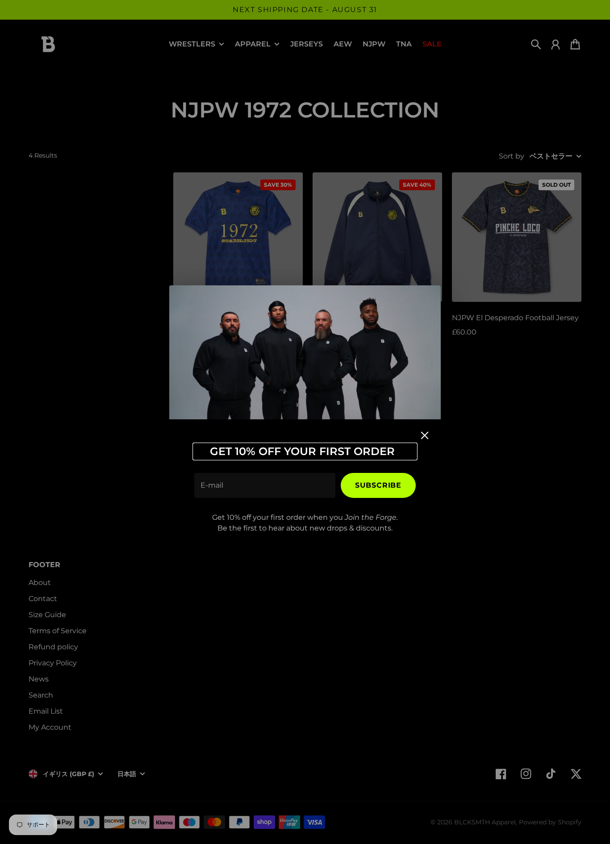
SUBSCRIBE (378, 485)
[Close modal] (425, 435)
